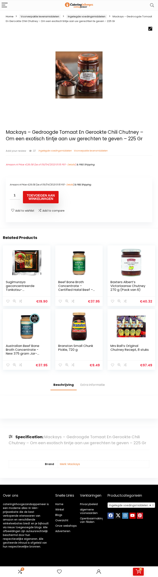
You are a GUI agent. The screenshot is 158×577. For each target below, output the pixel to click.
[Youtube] (132, 516)
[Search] (152, 5)
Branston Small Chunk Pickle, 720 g (75, 347)
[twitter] (118, 516)
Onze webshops (66, 526)
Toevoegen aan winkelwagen (41, 197)
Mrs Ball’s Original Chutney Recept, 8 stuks (129, 347)
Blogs (58, 515)
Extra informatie (92, 385)
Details (71, 164)
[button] (150, 29)
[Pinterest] (140, 516)
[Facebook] (111, 516)
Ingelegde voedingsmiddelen (86, 16)
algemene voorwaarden (89, 511)
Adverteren (62, 531)
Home (9, 16)
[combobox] (131, 505)
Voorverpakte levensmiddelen (40, 16)
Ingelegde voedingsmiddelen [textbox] (130, 505)
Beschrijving (63, 385)
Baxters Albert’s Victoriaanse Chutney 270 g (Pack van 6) (127, 286)
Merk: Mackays (70, 464)
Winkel (59, 509)
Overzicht (61, 520)
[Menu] (4, 5)
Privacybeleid (89, 504)
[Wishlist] (59, 571)
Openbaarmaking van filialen (92, 520)
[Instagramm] (125, 516)
